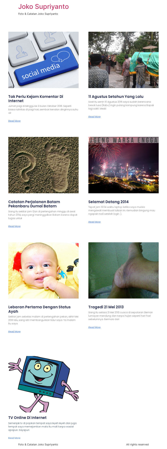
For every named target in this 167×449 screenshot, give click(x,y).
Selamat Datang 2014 (108, 201)
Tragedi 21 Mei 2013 (106, 307)
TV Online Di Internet (27, 417)
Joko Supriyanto (43, 6)
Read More (14, 121)
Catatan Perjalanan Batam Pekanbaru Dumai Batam (34, 204)
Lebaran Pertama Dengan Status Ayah (39, 309)
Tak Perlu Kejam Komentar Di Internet (35, 98)
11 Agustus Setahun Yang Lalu (116, 96)
